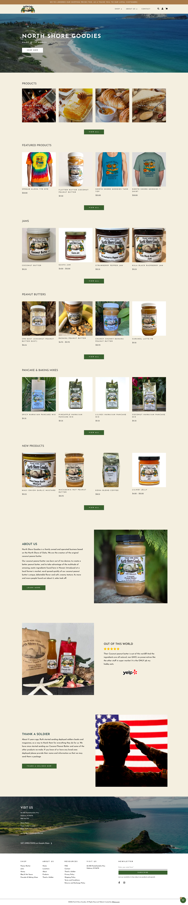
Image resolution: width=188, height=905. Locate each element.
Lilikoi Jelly (139, 490)
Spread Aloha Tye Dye (35, 189)
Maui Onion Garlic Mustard (39, 490)
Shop (117, 9)
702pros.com (116, 902)
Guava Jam (65, 265)
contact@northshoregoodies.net (32, 833)
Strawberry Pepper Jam (109, 265)
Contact (146, 9)
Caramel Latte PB (142, 339)
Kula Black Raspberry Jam (147, 265)
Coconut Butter (31, 265)
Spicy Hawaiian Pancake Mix (39, 414)
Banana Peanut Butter (72, 338)
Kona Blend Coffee (107, 490)
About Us (131, 9)
